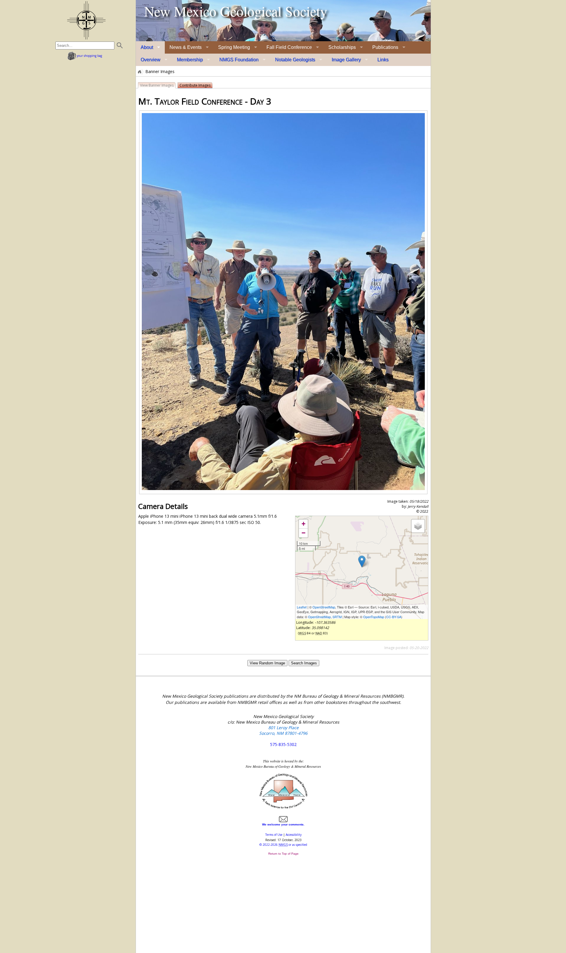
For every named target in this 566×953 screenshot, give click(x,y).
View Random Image (267, 663)
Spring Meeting (234, 47)
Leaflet (302, 607)
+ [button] (303, 523)
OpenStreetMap (323, 607)
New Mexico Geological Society (235, 10)
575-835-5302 (283, 744)
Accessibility (294, 835)
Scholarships (342, 47)
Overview (150, 59)
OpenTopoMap (373, 616)
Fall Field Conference (289, 47)
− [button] (303, 533)
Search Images (304, 663)
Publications (385, 47)
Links (383, 59)
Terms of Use (273, 835)
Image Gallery (346, 59)
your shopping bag (89, 56)
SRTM (337, 616)
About (147, 47)
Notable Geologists (295, 59)
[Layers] (418, 525)
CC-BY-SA (393, 616)
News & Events (186, 47)
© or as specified (283, 845)
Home (139, 72)
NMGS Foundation (239, 59)
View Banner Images (157, 85)
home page (86, 20)
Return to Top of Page (283, 853)
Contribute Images (195, 85)
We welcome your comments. (283, 824)
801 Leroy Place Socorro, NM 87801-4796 (283, 730)
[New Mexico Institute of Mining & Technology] (283, 807)
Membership (190, 59)
